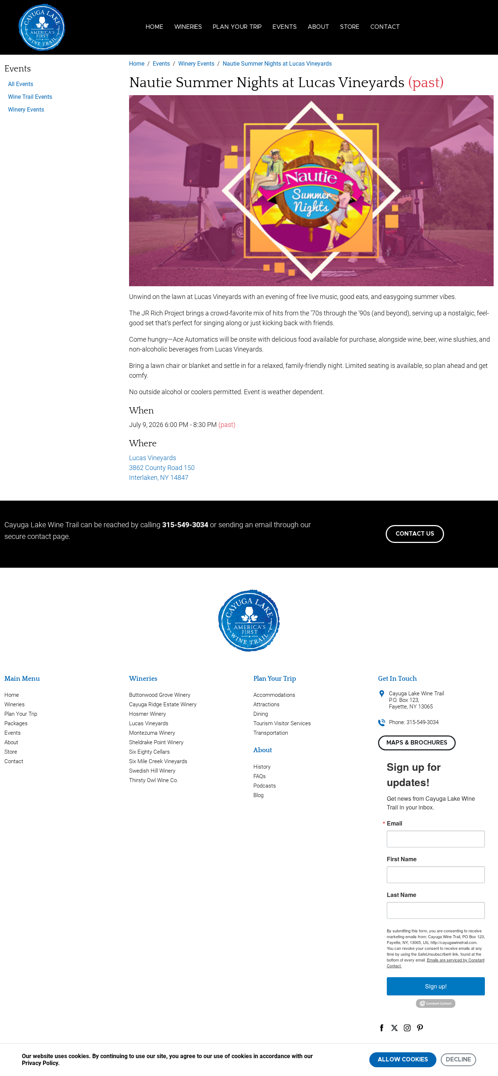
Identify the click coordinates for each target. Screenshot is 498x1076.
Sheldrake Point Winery (156, 742)
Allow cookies (403, 1060)
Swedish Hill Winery (152, 771)
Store (349, 27)
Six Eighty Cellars (149, 752)
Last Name (401, 895)
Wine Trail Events (30, 96)
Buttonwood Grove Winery (159, 695)
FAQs (259, 776)
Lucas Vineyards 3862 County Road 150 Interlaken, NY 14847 (162, 467)
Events (285, 27)
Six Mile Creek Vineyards (158, 761)
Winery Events (26, 109)
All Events (20, 84)
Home (154, 27)
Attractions (266, 704)
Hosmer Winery (147, 714)
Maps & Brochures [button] (416, 743)
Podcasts (264, 785)
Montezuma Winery (152, 733)
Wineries (188, 27)
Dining (260, 714)
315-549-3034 (185, 524)
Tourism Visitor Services (282, 723)
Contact (385, 27)
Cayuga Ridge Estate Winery (163, 704)
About (318, 27)
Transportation (270, 733)
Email (394, 823)
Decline (458, 1060)
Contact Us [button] (415, 534)
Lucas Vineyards (148, 723)
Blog (258, 795)
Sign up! (436, 986)
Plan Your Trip (237, 27)
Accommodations (274, 695)
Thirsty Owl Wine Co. (153, 780)
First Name (402, 859)
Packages (16, 723)
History (262, 767)
